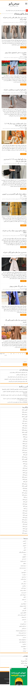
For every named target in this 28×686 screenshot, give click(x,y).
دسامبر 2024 (24, 412)
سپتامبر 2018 (24, 483)
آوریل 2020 (25, 441)
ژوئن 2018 (25, 490)
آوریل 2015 (25, 510)
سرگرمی (24, 585)
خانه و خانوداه (23, 561)
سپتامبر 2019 (24, 457)
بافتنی (24, 550)
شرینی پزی (23, 592)
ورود (26, 658)
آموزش (24, 545)
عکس (24, 597)
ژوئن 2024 (25, 418)
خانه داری (24, 559)
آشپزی (24, 543)
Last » (5, 355)
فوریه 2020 (25, 445)
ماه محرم (24, 619)
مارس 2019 (25, 470)
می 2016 (25, 497)
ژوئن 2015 (25, 506)
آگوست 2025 (24, 410)
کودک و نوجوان (23, 606)
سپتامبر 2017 (24, 492)
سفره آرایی (23, 588)
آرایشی (24, 541)
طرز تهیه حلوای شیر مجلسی (21, 374)
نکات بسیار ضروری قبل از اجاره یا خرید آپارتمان (18, 381)
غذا (25, 601)
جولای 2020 (25, 434)
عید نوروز (24, 599)
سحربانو (14, 3)
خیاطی (24, 563)
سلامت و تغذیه (23, 590)
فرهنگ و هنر (23, 603)
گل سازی (24, 610)
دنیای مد (24, 57)
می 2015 (25, 508)
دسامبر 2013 (24, 533)
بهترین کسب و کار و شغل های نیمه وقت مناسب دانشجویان (15, 379)
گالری (25, 608)
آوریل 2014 (25, 524)
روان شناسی (23, 579)
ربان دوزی (24, 576)
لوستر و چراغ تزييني (23, 391)
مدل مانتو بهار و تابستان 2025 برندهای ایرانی (18, 372)
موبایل (24, 648)
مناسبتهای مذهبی (22, 641)
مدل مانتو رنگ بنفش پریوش (18, 286)
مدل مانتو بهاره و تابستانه (14, 57)
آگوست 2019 (24, 459)
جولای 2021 (25, 425)
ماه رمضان (24, 617)
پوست (24, 554)
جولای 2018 (25, 488)
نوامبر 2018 (25, 479)
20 (11, 353)
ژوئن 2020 (25, 436)
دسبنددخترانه (23, 565)
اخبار (25, 547)
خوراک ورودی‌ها (24, 661)
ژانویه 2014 (25, 530)
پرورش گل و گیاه (22, 552)
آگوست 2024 (24, 416)
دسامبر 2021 (24, 423)
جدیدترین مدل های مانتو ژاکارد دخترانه (14, 252)
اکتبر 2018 (25, 481)
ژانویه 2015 (25, 517)
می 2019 (25, 466)
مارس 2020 (25, 443)
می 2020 (25, 439)
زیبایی (24, 581)
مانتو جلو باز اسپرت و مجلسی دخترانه (15, 90)
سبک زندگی (23, 583)
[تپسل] (10, 668)
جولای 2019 (25, 461)
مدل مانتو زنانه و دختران (22, 58)
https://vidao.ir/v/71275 (22, 398)
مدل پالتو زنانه (21, 22)
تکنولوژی (24, 556)
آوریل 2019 (25, 468)
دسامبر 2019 (24, 450)
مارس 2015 (25, 513)
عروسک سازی (23, 594)
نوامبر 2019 (25, 452)
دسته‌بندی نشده (23, 567)
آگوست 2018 (24, 486)
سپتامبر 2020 (24, 430)
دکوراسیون (23, 572)
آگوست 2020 (24, 432)
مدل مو (24, 637)
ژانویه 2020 (25, 448)
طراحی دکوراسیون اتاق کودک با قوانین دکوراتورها (12, 389)
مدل (24, 22)
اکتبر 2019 (25, 454)
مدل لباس (17, 22)
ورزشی (24, 650)
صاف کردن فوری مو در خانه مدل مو (15, 402)
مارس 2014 (25, 526)
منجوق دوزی (23, 646)
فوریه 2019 (25, 472)
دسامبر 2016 (24, 495)
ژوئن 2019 (25, 463)
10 (13, 353)
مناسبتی (24, 644)
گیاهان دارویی (23, 612)
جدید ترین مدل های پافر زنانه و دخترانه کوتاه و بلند (15, 10)
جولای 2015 (25, 504)
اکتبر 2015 (25, 501)
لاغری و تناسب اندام (22, 615)
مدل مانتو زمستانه (12, 22)
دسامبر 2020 (24, 427)
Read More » (23, 47)
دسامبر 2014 (24, 519)
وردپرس (25, 665)
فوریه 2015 (25, 515)
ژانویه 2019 (25, 474)
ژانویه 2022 (25, 421)
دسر (25, 570)
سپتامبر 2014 (24, 522)
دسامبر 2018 (24, 477)
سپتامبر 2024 (24, 414)
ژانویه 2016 (25, 499)
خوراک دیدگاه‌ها (24, 663)
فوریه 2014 (25, 528)
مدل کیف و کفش (22, 626)
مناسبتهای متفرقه (22, 639)
